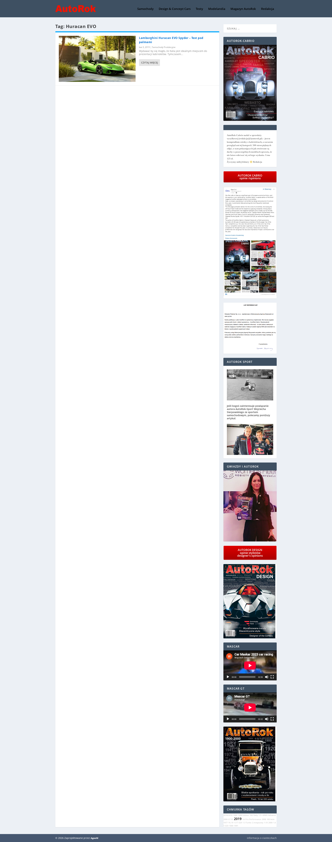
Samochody (145, 9)
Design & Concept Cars (175, 9)
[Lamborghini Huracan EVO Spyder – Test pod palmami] (97, 59)
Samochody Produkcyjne (164, 47)
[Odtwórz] (228, 677)
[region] (250, 506)
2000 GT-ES (228, 819)
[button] (250, 506)
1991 (236, 826)
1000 (231, 826)
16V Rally (254, 815)
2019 (238, 819)
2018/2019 (227, 815)
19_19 (230, 822)
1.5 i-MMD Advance (267, 815)
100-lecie (270, 819)
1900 (235, 815)
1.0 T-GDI (238, 822)
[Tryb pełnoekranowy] (272, 677)
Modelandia (216, 9)
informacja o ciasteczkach (262, 838)
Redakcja (267, 9)
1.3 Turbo (247, 822)
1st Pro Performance (251, 819)
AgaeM (94, 838)
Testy (199, 9)
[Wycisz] (266, 677)
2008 (264, 819)
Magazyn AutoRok (243, 9)
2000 (270, 822)
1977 (225, 822)
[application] (250, 665)
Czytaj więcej (149, 62)
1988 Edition (243, 815)
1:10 (266, 822)
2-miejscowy (257, 822)
